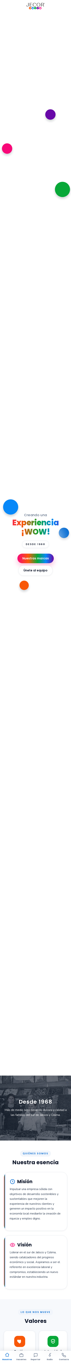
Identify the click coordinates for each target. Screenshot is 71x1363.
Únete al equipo (35, 570)
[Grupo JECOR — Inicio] (35, 6)
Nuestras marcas (35, 558)
